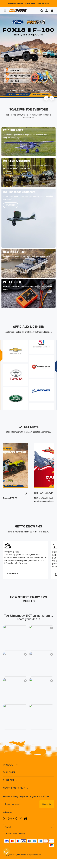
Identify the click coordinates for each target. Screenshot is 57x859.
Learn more (12, 573)
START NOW (11, 205)
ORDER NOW (43, 3)
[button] (5, 11)
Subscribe (46, 804)
